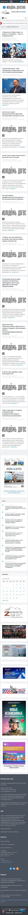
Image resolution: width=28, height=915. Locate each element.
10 (20, 588)
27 (6, 598)
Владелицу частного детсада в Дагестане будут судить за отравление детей (14, 534)
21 (10, 594)
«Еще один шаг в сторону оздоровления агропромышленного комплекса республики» (12, 413)
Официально (21, 75)
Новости (20, 160)
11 (23, 588)
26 (3, 598)
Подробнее (20, 61)
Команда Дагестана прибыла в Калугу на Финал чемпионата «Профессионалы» (14, 521)
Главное (5, 40)
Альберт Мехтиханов (14, 74)
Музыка (9, 40)
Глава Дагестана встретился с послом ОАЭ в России (14, 156)
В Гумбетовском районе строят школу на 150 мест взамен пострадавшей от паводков (14, 541)
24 (20, 594)
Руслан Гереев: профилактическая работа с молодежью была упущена (13, 197)
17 (20, 591)
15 (13, 591)
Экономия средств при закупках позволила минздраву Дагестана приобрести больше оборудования (11, 282)
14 (10, 591)
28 (10, 598)
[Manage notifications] (3, 912)
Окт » (7, 600)
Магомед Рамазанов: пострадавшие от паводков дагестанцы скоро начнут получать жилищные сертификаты (15, 565)
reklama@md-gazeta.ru (7, 862)
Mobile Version (18, 913)
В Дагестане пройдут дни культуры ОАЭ (12, 373)
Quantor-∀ (5, 910)
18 (23, 591)
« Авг (3, 600)
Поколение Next (16, 40)
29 (13, 598)
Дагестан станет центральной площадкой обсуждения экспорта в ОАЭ (13, 114)
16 (16, 591)
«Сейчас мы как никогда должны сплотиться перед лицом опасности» (12, 239)
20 (6, 594)
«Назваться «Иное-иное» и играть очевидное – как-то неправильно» (12, 34)
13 (6, 591)
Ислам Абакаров (13, 38)
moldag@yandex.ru (6, 860)
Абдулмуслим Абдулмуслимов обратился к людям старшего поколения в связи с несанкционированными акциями (14, 329)
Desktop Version (10, 913)
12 (3, 591)
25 (23, 594)
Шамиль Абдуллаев (13, 201)
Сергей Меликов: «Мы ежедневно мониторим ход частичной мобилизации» (13, 70)
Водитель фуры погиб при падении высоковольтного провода (15, 514)
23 (16, 594)
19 (3, 594)
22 (13, 594)
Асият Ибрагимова (13, 118)
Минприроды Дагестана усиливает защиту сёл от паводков (15, 527)
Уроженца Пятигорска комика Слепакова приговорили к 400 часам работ (15, 508)
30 (16, 598)
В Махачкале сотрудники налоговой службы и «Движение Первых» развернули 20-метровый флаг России (15, 549)
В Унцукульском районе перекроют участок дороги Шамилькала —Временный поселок (15, 557)
